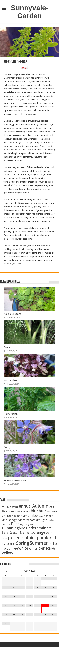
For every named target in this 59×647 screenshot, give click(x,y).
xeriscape (47, 548)
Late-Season (11, 533)
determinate (27, 520)
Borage (8, 447)
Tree (14, 548)
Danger (13, 520)
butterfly (52, 511)
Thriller (52, 543)
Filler (15, 524)
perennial (18, 537)
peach (5, 538)
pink (33, 537)
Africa (6, 506)
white (23, 548)
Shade (5, 544)
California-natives (14, 516)
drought (41, 520)
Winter (34, 548)
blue (34, 511)
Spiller (12, 543)
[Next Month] (53, 571)
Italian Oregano (12, 313)
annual (25, 506)
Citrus (39, 516)
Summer (39, 543)
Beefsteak (9, 511)
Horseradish (11, 413)
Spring (22, 543)
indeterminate (40, 528)
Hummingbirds (14, 528)
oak (31, 533)
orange (39, 532)
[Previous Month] (6, 571)
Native (25, 533)
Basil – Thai (10, 380)
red (53, 537)
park (49, 533)
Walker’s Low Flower (15, 480)
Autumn (40, 506)
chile (32, 515)
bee (51, 506)
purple (43, 537)
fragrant (24, 524)
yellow (7, 552)
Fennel (7, 347)
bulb (42, 511)
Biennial (25, 511)
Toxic (6, 548)
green (30, 524)
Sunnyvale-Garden (29, 12)
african (15, 506)
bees (19, 512)
